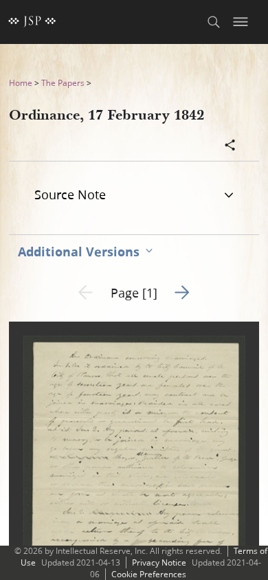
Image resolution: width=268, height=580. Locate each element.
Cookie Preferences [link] (148, 574)
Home (20, 83)
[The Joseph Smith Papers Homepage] (32, 22)
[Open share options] (230, 146)
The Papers (63, 83)
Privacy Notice (159, 562)
